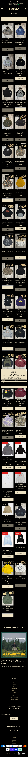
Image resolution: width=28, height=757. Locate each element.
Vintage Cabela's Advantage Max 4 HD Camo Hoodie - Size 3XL (7, 42)
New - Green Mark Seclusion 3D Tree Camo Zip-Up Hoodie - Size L (7, 194)
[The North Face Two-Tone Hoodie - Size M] (7, 361)
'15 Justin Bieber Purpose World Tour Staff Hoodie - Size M (7, 313)
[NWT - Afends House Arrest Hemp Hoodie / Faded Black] (20, 510)
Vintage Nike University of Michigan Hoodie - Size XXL (7, 580)
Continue (13, 384)
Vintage (14, 684)
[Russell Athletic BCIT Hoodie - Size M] (20, 391)
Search (14, 681)
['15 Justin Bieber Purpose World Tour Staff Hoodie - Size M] (7, 301)
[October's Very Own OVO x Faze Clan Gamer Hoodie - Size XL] (20, 270)
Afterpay (14, 692)
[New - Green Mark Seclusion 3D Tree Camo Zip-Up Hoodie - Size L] (7, 181)
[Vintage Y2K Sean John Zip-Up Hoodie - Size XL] (7, 241)
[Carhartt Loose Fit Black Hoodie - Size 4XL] (7, 92)
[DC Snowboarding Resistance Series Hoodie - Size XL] (7, 150)
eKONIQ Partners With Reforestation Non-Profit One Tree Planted (13, 661)
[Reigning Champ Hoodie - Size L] (20, 181)
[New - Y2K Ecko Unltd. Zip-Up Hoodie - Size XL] (20, 241)
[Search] (22, 9)
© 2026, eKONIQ (9, 753)
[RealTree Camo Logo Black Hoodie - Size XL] (20, 61)
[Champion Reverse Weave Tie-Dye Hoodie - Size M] (7, 419)
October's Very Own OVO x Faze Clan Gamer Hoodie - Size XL (20, 282)
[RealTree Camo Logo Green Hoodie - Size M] (7, 121)
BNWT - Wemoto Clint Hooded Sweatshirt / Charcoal (7, 461)
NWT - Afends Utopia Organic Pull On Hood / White (7, 493)
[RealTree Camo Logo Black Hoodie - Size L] (20, 332)
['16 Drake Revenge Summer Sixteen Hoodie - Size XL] (7, 211)
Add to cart (20, 78)
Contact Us (14, 690)
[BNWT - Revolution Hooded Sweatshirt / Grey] (20, 477)
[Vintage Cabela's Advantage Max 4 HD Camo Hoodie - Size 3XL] (7, 30)
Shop (14, 682)
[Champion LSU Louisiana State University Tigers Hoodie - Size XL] (20, 301)
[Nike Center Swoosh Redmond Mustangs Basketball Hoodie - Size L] (7, 61)
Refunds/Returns (14, 693)
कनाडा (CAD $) (13, 737)
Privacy (14, 695)
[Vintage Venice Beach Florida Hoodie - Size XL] (20, 568)
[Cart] (26, 9)
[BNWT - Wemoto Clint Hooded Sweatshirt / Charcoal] (7, 449)
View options (7, 467)
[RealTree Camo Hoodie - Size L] (20, 150)
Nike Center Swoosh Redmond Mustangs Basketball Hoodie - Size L (7, 73)
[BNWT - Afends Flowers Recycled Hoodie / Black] (20, 450)
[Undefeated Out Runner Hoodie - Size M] (20, 211)
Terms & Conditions (14, 697)
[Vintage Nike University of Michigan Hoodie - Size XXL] (7, 568)
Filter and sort (14, 19)
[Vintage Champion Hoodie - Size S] (7, 598)
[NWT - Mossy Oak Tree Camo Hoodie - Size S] (20, 419)
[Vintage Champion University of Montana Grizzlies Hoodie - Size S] (20, 361)
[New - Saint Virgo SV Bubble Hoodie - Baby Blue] (7, 539)
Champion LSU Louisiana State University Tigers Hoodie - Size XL (20, 313)
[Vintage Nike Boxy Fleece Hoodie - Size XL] (20, 121)
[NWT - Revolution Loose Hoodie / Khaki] (7, 509)
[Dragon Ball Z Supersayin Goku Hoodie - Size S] (7, 391)
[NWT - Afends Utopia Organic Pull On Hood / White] (7, 480)
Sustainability (14, 688)
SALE (14, 686)
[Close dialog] (26, 370)
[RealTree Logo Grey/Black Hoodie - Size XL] (20, 92)
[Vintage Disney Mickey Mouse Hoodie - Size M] (7, 332)
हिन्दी (13, 742)
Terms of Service (14, 699)
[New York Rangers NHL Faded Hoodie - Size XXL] (20, 30)
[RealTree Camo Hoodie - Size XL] (7, 270)
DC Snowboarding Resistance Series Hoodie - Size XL (7, 163)
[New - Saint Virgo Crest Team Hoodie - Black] (20, 538)
